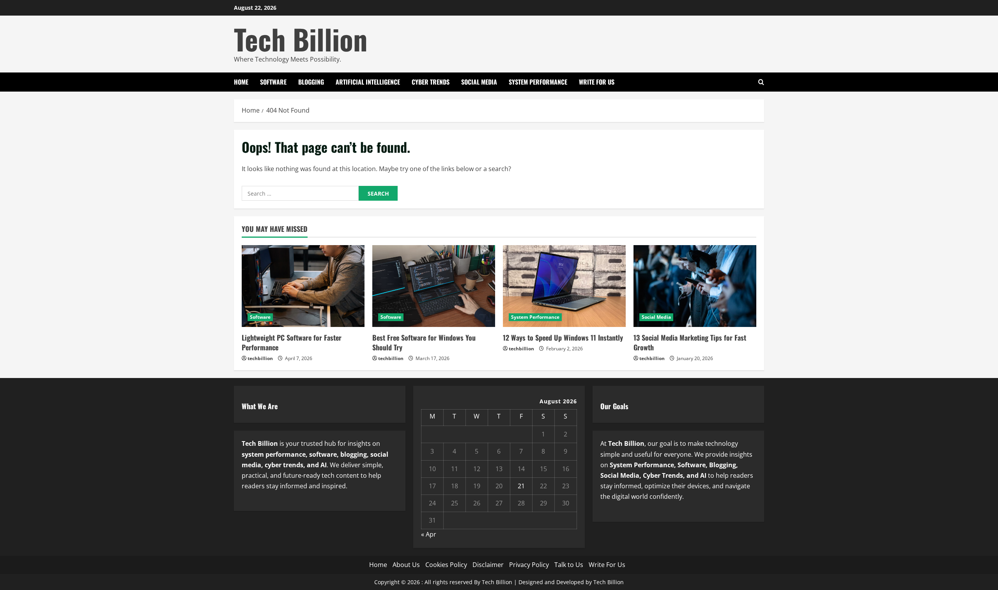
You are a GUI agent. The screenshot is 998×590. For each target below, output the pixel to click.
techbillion (260, 358)
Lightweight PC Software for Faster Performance (292, 342)
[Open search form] (761, 82)
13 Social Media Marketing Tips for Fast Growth (689, 342)
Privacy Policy (529, 564)
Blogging (311, 82)
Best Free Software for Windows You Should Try (424, 342)
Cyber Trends (430, 82)
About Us (406, 564)
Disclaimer (488, 564)
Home (241, 82)
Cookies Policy (446, 564)
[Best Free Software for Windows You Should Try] (433, 286)
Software (273, 82)
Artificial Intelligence (368, 82)
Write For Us (596, 82)
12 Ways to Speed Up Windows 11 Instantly (563, 337)
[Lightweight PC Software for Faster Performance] (303, 286)
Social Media (479, 82)
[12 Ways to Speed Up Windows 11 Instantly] (564, 286)
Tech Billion (301, 39)
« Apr (428, 534)
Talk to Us (568, 564)
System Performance (538, 82)
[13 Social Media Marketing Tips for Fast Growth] (694, 286)
